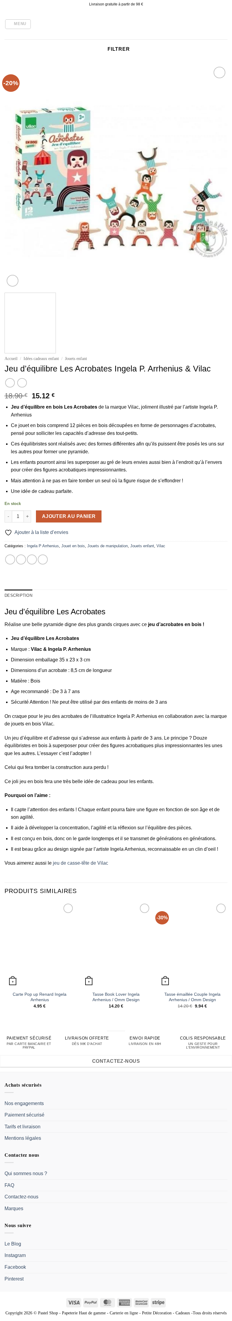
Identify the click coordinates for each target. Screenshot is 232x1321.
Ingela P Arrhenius (43, 546)
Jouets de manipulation (107, 546)
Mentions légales (23, 1138)
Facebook (15, 1267)
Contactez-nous (21, 1196)
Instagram (15, 1255)
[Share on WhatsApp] (10, 559)
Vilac (160, 546)
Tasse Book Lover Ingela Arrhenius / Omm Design (116, 997)
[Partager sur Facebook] (21, 559)
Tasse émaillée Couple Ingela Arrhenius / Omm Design (192, 997)
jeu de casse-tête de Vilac (80, 863)
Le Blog (13, 1243)
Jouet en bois (73, 546)
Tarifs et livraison (22, 1126)
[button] (18, 24)
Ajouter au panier (69, 516)
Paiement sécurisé (24, 1114)
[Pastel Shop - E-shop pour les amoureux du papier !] (116, 24)
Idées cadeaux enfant (41, 358)
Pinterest (14, 1278)
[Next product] (9, 382)
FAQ (9, 1185)
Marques (14, 1208)
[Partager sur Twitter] (32, 559)
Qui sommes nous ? (26, 1173)
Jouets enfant (76, 358)
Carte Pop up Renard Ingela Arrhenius (39, 997)
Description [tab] (18, 595)
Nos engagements (24, 1103)
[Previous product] (22, 382)
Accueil (11, 358)
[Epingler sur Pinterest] (43, 559)
